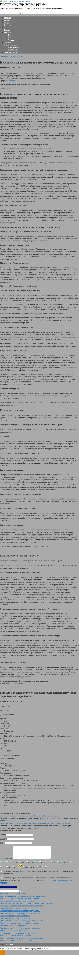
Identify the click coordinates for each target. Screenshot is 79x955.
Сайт (2, 843)
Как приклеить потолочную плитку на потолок (20, 928)
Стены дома (13, 47)
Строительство (10, 45)
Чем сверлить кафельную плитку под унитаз (20, 911)
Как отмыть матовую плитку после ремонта (19, 923)
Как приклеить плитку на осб (13, 908)
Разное (7, 20)
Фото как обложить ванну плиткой (15, 916)
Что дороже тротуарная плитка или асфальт (19, 933)
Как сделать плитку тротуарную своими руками (21, 906)
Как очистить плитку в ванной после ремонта (20, 913)
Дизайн (7, 25)
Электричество (10, 52)
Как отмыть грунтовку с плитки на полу (18, 893)
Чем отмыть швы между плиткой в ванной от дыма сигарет (26, 903)
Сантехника (9, 42)
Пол (10, 35)
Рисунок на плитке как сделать (13, 930)
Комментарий (6, 858)
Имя (2, 835)
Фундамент (13, 50)
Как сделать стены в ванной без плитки (17, 935)
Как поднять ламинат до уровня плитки (17, 901)
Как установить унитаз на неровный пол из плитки (22, 938)
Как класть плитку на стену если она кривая (19, 898)
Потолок (11, 37)
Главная (7, 18)
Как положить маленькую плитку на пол (18, 925)
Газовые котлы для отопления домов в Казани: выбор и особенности (29, 816)
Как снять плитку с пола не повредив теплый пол (21, 920)
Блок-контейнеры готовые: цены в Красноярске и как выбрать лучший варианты (35, 823)
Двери (7, 23)
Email (3, 839)
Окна (6, 27)
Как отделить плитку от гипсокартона (16, 940)
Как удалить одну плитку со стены (15, 918)
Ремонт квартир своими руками (23, 4)
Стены (11, 40)
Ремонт (7, 32)
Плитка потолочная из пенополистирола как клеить (22, 896)
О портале (8, 944)
